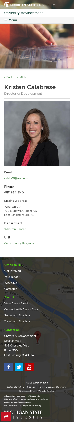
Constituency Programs (19, 243)
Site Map (31, 387)
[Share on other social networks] (6, 416)
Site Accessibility (27, 391)
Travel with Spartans (17, 321)
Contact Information (15, 387)
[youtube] (29, 367)
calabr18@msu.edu (16, 178)
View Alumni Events (17, 303)
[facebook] (8, 367)
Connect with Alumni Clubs (21, 309)
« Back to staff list (16, 77)
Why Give (10, 283)
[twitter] (19, 367)
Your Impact (12, 277)
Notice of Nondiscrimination (17, 402)
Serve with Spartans (17, 315)
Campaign (10, 289)
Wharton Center (15, 229)
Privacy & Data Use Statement (52, 387)
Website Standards (46, 391)
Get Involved (12, 271)
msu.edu (36, 396)
